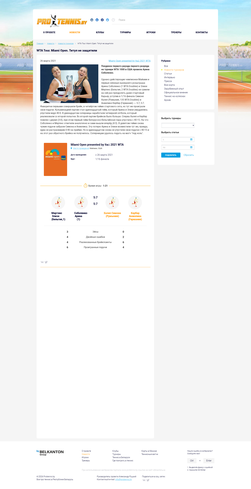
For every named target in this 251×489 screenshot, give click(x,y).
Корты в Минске (149, 451)
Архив (167, 100)
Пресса (168, 81)
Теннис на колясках (174, 96)
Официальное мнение (176, 92)
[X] (46, 262)
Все (166, 66)
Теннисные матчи (149, 454)
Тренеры (176, 32)
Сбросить (189, 155)
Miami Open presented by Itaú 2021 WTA (129, 60)
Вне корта (169, 85)
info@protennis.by (123, 479)
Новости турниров (174, 69)
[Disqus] (95, 313)
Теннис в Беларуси (121, 457)
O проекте (49, 32)
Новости (74, 32)
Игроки (150, 32)
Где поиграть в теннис (122, 460)
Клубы (100, 32)
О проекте (86, 451)
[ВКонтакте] (42, 262)
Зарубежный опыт (174, 88)
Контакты (202, 32)
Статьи (168, 73)
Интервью (169, 77)
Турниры (125, 32)
